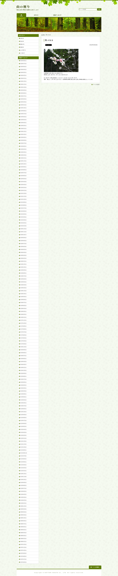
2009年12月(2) (23, 506)
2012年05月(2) (23, 426)
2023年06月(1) (23, 146)
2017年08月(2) (23, 329)
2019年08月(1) (23, 273)
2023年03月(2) (23, 155)
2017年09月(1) (23, 326)
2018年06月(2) (23, 305)
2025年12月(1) (23, 81)
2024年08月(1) (23, 110)
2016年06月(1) (23, 358)
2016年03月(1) (23, 364)
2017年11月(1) (23, 320)
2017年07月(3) (23, 332)
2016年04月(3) (23, 361)
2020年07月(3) (23, 243)
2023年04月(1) (23, 152)
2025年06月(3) (23, 99)
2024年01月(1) (23, 128)
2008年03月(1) (23, 535)
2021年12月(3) (23, 193)
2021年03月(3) (23, 219)
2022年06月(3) (23, 175)
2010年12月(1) (23, 473)
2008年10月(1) (23, 517)
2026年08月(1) (23, 60)
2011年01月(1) (23, 470)
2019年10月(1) (23, 267)
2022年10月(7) (23, 163)
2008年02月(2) (23, 538)
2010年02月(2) (23, 500)
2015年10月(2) (23, 370)
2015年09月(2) (23, 373)
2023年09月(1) (23, 137)
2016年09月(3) (23, 349)
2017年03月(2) (23, 343)
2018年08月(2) (23, 299)
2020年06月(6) (23, 246)
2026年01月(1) (23, 78)
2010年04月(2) (23, 494)
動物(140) (22, 44)
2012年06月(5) (23, 423)
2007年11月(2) (23, 547)
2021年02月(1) (23, 222)
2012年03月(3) (23, 432)
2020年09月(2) (23, 237)
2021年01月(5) (23, 225)
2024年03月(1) (23, 125)
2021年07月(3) (23, 208)
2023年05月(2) (23, 149)
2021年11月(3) (23, 196)
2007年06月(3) (23, 562)
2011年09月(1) (23, 450)
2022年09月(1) (23, 166)
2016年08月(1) (23, 352)
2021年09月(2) (23, 202)
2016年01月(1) (23, 367)
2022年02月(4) (23, 187)
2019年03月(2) (23, 287)
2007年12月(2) (23, 544)
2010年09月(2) (23, 482)
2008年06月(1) (23, 526)
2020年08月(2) (23, 240)
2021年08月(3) (23, 205)
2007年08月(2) (23, 556)
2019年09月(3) (23, 270)
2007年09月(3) (23, 553)
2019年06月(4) (23, 278)
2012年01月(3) (23, 438)
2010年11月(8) (23, 476)
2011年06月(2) (23, 458)
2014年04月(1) (23, 402)
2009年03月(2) (23, 514)
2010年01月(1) (23, 503)
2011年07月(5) (23, 455)
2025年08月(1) (23, 93)
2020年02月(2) (23, 258)
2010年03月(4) (23, 497)
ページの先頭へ (96, 84)
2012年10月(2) (23, 411)
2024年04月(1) (23, 122)
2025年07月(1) (23, 96)
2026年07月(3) (23, 63)
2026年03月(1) (23, 72)
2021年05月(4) (23, 214)
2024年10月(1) (23, 107)
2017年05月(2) (23, 337)
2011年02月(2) (23, 467)
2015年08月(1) (23, 376)
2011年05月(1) (23, 461)
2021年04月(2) (23, 217)
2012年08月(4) (23, 417)
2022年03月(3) (23, 184)
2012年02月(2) (23, 435)
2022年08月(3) (23, 169)
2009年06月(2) (23, 511)
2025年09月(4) (23, 90)
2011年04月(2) (23, 464)
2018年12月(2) (23, 290)
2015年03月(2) (23, 391)
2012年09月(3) (23, 414)
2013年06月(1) (23, 408)
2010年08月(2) (23, 485)
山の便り (43, 34)
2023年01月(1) (23, 158)
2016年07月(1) (23, 355)
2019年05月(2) (23, 281)
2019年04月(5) (23, 284)
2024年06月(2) (23, 116)
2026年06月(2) (23, 66)
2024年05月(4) (23, 119)
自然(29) (22, 38)
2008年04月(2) (23, 532)
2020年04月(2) (23, 252)
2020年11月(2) (23, 231)
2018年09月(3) (23, 296)
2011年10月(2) (23, 447)
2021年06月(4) (23, 211)
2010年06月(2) (23, 491)
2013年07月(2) (23, 405)
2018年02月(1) (23, 314)
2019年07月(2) (23, 276)
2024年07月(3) (23, 113)
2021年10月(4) (23, 199)
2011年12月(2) (23, 441)
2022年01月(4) (23, 190)
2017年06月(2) (23, 335)
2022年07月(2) (23, 172)
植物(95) (22, 47)
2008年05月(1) (23, 529)
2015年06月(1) (23, 382)
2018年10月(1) (23, 293)
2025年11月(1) (23, 84)
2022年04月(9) (23, 181)
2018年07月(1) (23, 302)
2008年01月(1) (23, 541)
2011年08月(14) (23, 452)
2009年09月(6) (23, 509)
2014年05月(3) (23, 399)
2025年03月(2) (23, 101)
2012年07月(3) (23, 420)
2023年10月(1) (23, 134)
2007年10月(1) (23, 550)
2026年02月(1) (23, 75)
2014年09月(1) (23, 393)
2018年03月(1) (23, 311)
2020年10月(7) (23, 234)
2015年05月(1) (23, 385)
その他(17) (22, 53)
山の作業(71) (23, 50)
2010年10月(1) (23, 479)
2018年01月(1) (23, 317)
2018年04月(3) (23, 308)
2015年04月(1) (23, 388)
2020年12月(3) (23, 228)
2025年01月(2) (23, 104)
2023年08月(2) (23, 140)
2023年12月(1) (23, 131)
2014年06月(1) (23, 396)
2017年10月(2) (23, 323)
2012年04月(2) (23, 429)
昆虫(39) (22, 41)
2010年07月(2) (23, 488)
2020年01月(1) (23, 261)
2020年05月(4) (23, 249)
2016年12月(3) (23, 346)
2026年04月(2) (23, 69)
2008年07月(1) (23, 523)
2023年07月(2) (23, 143)
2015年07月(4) (23, 379)
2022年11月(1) (23, 160)
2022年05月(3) (23, 178)
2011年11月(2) (23, 444)
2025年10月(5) (23, 87)
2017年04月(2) (23, 340)
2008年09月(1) (23, 520)
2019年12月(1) (23, 264)
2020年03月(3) (23, 255)
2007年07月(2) (23, 559)
